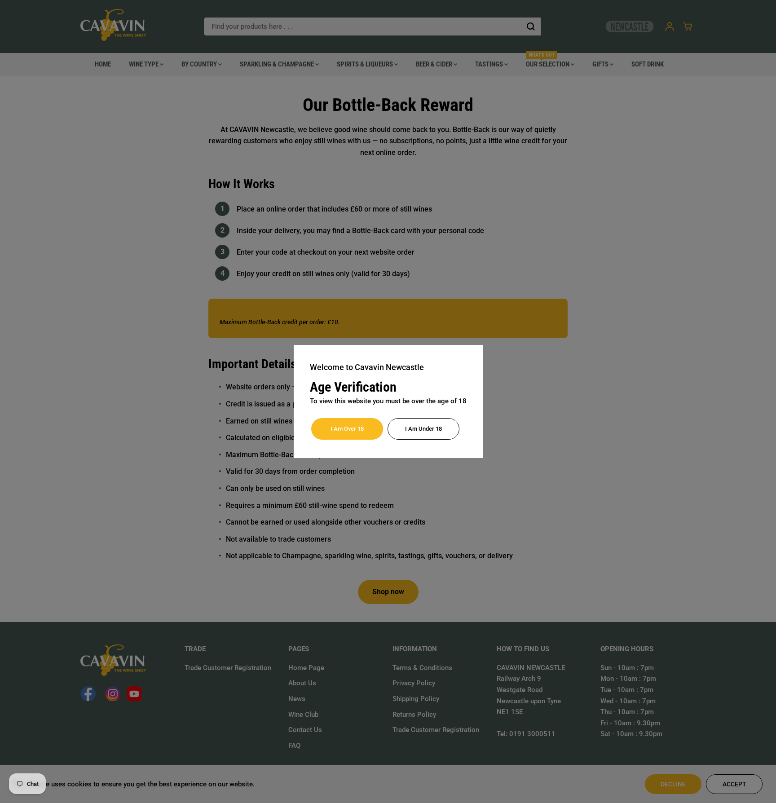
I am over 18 (347, 428)
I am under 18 (423, 428)
